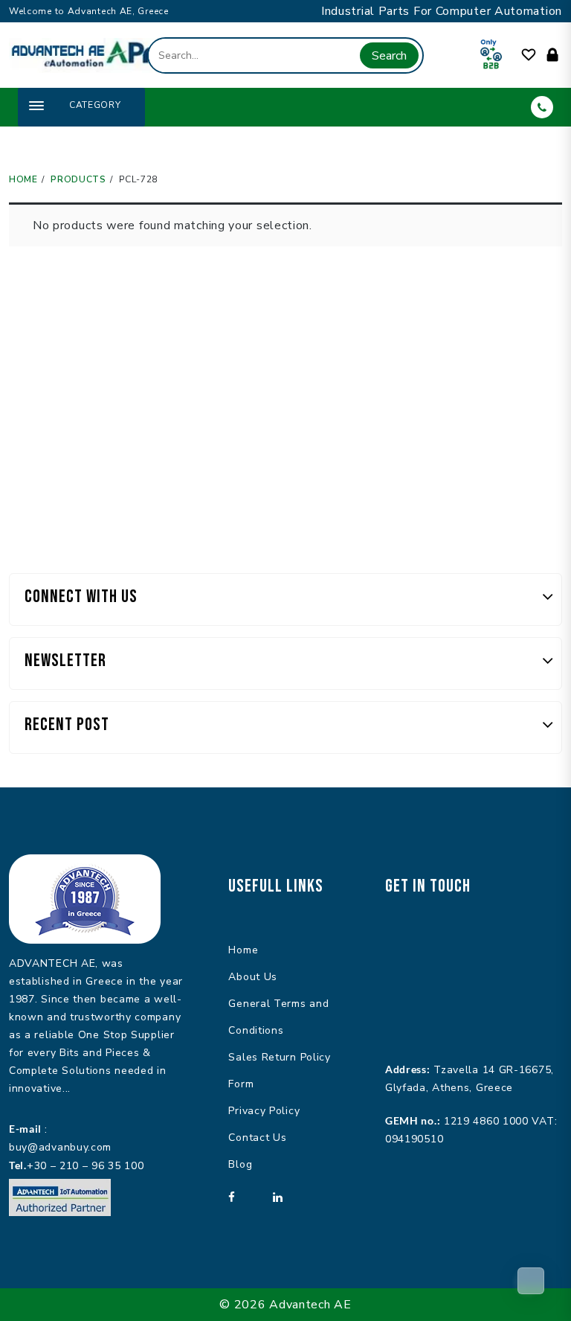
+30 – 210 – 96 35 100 (85, 1166)
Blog (240, 1164)
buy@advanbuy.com (60, 1147)
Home (243, 950)
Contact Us (257, 1137)
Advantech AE (310, 1304)
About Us (252, 977)
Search (389, 56)
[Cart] (530, 1280)
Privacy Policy (264, 1111)
